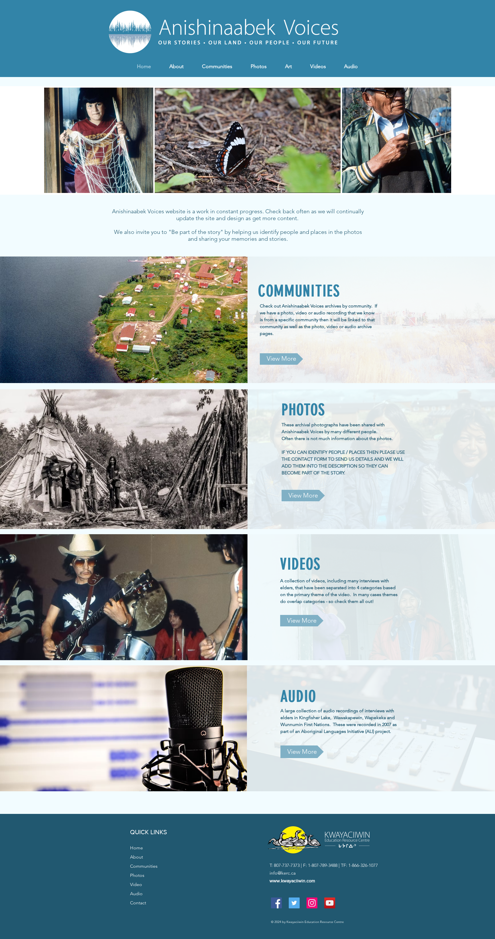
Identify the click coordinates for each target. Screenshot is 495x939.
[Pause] (162, 185)
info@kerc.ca (283, 873)
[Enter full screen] (333, 185)
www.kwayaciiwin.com (292, 880)
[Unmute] (172, 185)
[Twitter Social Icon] (294, 902)
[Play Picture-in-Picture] (323, 185)
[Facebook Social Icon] (276, 902)
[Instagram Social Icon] (312, 902)
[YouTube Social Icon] (329, 902)
